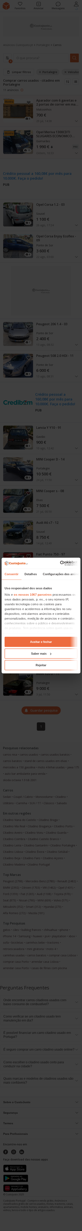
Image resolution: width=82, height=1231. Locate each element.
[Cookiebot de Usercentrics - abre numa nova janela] (60, 563)
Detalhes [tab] (30, 574)
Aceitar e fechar (41, 641)
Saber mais (39, 653)
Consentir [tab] (12, 574)
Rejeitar (41, 665)
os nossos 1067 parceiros (33, 594)
